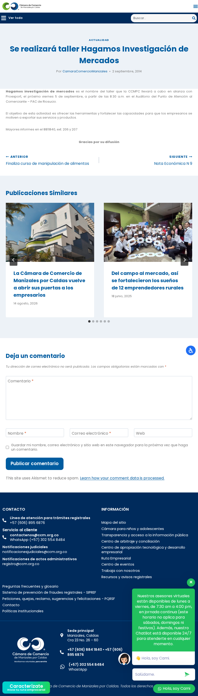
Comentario (21, 381)
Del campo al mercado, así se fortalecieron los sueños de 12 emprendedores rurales (148, 280)
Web (140, 433)
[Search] (194, 18)
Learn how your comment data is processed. (122, 478)
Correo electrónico (91, 433)
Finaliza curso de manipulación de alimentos (47, 160)
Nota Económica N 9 (173, 160)
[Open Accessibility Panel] (191, 350)
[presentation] (50, 232)
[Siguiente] (184, 260)
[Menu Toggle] (195, 6)
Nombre (17, 433)
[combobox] (161, 18)
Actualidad (99, 40)
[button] (12, 18)
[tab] (89, 321)
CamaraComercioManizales (85, 71)
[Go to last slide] (13, 260)
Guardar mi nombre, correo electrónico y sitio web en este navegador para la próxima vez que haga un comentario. (99, 447)
